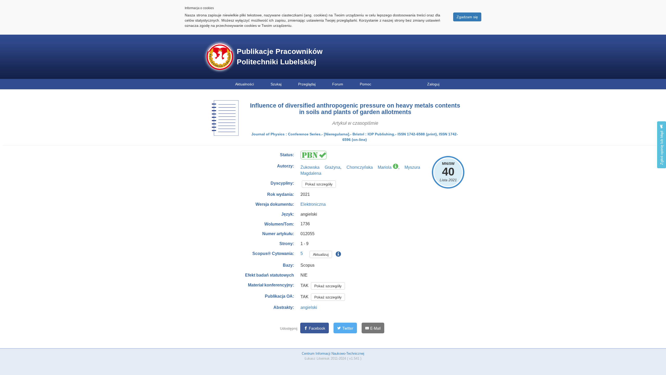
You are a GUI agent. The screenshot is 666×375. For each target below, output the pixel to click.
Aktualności (244, 84)
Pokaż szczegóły (318, 184)
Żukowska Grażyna (320, 167)
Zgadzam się (467, 17)
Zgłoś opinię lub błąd (661, 147)
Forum (337, 84)
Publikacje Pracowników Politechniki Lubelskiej (280, 56)
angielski (308, 307)
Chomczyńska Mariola (369, 167)
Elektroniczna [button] (313, 204)
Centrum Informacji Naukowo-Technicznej (333, 353)
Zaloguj (433, 84)
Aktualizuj (321, 254)
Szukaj (276, 84)
